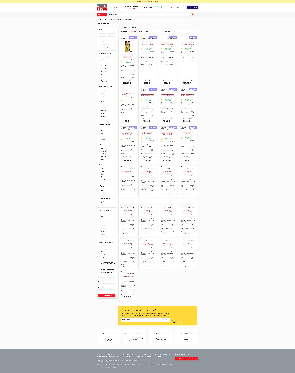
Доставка (177, 7)
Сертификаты (139, 356)
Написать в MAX (192, 7)
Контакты (110, 354)
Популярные (132, 31)
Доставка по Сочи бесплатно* (147, 1)
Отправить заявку (107, 295)
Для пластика (125, 27)
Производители (127, 356)
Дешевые (139, 31)
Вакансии (158, 356)
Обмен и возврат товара (128, 354)
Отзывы (149, 356)
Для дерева (134, 27)
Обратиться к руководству (186, 358)
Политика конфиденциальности (152, 354)
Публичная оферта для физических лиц (108, 356)
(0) (131, 59)
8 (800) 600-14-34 (131, 6)
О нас (98, 354)
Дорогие (145, 31)
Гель (119, 27)
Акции (171, 7)
